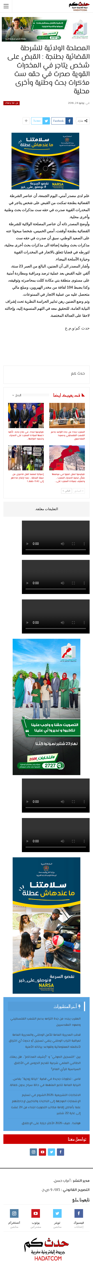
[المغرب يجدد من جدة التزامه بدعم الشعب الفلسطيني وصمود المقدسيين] (67, 415)
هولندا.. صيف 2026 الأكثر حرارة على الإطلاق (51, 1123)
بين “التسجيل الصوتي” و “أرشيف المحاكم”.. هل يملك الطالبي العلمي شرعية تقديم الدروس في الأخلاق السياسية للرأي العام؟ (45, 1063)
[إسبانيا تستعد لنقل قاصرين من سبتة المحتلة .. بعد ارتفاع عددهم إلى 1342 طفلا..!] (26, 458)
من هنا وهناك (11, 103)
